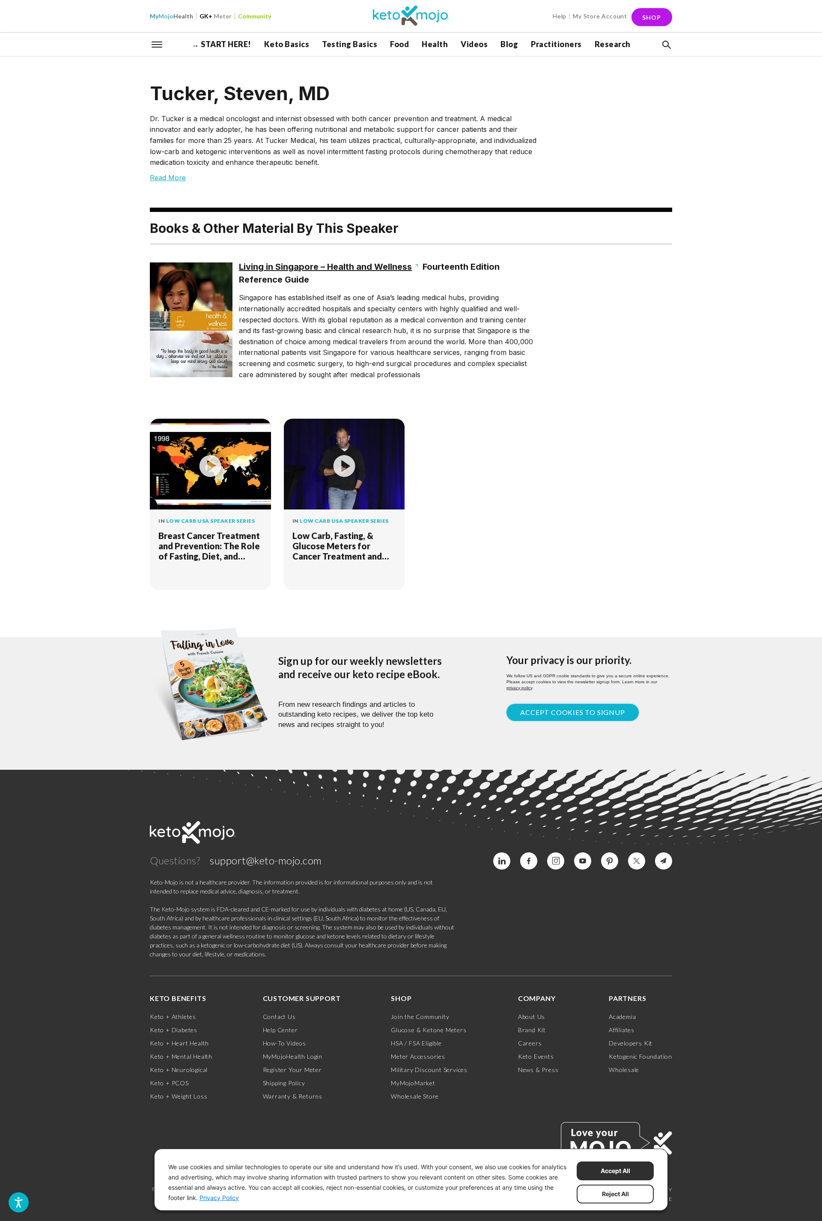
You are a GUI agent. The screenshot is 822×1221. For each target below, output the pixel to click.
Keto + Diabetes (173, 1029)
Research (613, 44)
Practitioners (556, 44)
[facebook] (528, 861)
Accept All (615, 1170)
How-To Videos (284, 1043)
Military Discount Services (429, 1069)
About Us (531, 1016)
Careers (530, 1043)
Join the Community (420, 1016)
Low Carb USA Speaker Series (210, 521)
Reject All (615, 1193)
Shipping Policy (284, 1083)
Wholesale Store (415, 1096)
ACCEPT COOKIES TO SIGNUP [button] (572, 712)
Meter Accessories (418, 1056)
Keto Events (536, 1056)
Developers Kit (630, 1043)
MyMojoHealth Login (292, 1056)
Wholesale (624, 1069)
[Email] (663, 861)
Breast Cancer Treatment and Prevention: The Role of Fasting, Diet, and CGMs (209, 545)
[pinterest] (609, 861)
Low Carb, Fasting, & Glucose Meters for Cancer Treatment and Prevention (337, 545)
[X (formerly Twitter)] (636, 861)
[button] (665, 45)
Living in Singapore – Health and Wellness (325, 267)
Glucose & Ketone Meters (428, 1029)
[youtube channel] (582, 861)
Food (399, 44)
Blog (509, 44)
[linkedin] (501, 861)
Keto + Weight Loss (178, 1096)
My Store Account (600, 16)
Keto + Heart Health (179, 1043)
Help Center (280, 1029)
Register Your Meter (292, 1069)
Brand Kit (532, 1029)
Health (171, 16)
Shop (651, 17)
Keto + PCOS (169, 1083)
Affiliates (621, 1029)
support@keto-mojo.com (266, 860)
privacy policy (519, 687)
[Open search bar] (665, 45)
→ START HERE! (221, 44)
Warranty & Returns (292, 1096)
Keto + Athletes (173, 1016)
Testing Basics (349, 44)
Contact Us (279, 1016)
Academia (622, 1016)
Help (559, 16)
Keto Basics (287, 44)
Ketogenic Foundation (640, 1056)
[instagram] (555, 861)
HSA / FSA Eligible (416, 1043)
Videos (474, 44)
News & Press (538, 1069)
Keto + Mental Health (181, 1056)
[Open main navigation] (157, 43)
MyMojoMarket (413, 1083)
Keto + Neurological (179, 1069)
